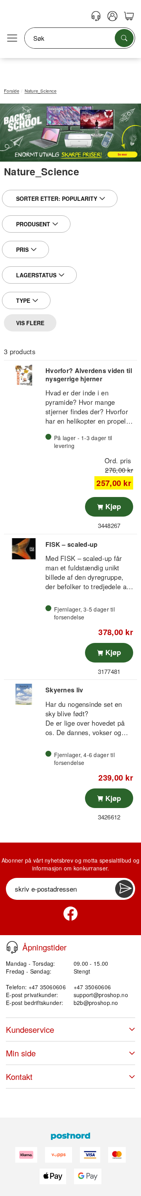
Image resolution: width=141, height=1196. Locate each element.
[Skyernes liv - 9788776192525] (24, 694)
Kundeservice (30, 1029)
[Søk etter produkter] (124, 38)
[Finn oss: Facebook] (70, 913)
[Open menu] (12, 38)
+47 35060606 (92, 987)
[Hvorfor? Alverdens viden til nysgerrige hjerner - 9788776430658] (24, 375)
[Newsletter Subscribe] (124, 889)
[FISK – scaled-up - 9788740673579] (24, 548)
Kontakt (19, 1076)
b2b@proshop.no (96, 1003)
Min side (21, 1053)
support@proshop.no (101, 995)
